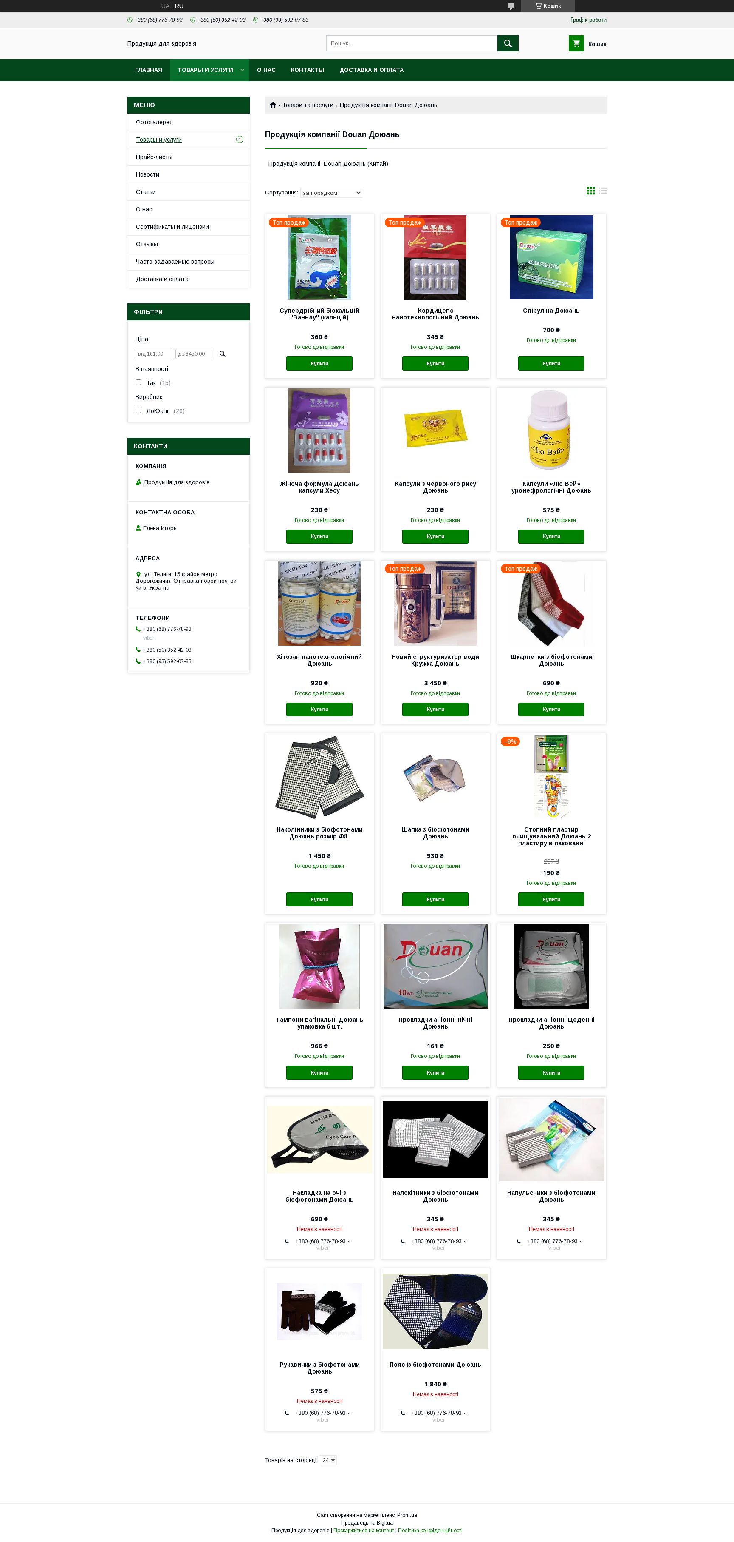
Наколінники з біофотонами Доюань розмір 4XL (320, 833)
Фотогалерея (154, 122)
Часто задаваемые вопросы (175, 261)
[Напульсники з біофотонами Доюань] (551, 1139)
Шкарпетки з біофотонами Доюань (552, 660)
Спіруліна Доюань (551, 310)
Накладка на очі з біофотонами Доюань (319, 1196)
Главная (148, 70)
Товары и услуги (205, 70)
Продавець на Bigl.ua (367, 1523)
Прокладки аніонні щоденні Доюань (551, 1023)
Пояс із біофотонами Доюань (435, 1364)
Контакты (307, 70)
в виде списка (603, 193)
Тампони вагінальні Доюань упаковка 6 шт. (320, 1023)
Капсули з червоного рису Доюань (435, 487)
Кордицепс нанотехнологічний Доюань (435, 314)
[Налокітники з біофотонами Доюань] (435, 1139)
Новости (147, 174)
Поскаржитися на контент (363, 1530)
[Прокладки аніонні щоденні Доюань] (551, 966)
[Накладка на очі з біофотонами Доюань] (319, 1139)
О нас (266, 70)
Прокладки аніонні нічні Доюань (435, 1023)
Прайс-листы (154, 157)
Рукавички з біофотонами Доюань (319, 1368)
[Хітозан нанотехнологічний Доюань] (319, 603)
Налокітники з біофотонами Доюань (435, 1196)
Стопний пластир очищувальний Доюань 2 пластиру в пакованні (551, 836)
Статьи (146, 191)
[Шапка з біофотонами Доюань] (435, 775)
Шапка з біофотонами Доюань (435, 833)
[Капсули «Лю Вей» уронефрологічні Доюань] (551, 430)
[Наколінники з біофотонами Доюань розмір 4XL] (319, 775)
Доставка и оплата (371, 70)
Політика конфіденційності (430, 1530)
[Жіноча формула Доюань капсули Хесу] (319, 430)
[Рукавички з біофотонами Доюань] (319, 1311)
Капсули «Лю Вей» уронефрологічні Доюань (551, 487)
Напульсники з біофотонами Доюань (551, 1196)
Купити (319, 364)
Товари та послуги (307, 105)
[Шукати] (508, 43)
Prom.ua (407, 1515)
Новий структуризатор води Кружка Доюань (436, 660)
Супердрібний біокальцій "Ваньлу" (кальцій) (319, 314)
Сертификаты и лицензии (172, 226)
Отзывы (147, 244)
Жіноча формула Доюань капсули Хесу (319, 487)
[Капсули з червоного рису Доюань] (435, 430)
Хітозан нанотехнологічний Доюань (319, 660)
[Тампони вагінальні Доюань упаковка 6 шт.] (319, 966)
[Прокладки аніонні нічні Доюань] (435, 966)
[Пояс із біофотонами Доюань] (435, 1311)
